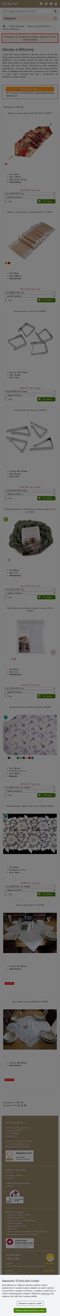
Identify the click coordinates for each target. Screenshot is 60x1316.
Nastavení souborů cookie (30, 1303)
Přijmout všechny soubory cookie (30, 1310)
